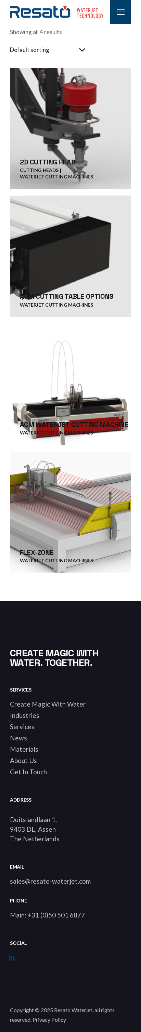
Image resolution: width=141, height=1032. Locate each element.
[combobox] (47, 50)
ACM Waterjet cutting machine (74, 424)
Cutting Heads (39, 170)
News (18, 738)
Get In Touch (28, 772)
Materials (24, 749)
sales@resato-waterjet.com (50, 881)
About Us (23, 760)
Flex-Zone (36, 552)
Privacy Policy (49, 1019)
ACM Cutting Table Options (66, 296)
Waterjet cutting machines (56, 176)
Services (22, 727)
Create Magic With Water (48, 704)
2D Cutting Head (47, 162)
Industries (24, 715)
